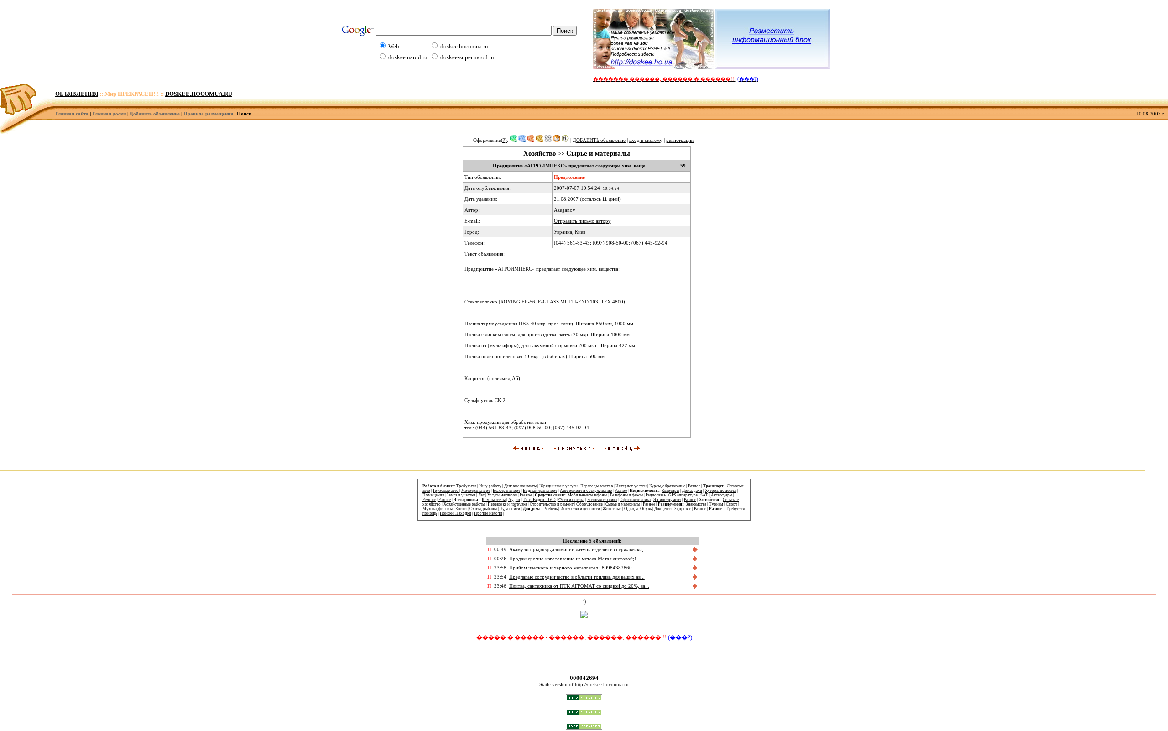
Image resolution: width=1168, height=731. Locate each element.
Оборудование (589, 504)
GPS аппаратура (683, 495)
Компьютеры (494, 499)
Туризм (716, 504)
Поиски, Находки (455, 513)
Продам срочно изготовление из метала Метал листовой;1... (575, 558)
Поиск (244, 113)
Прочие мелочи (488, 513)
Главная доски (109, 113)
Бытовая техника (602, 499)
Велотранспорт (506, 490)
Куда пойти (510, 508)
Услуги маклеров (502, 495)
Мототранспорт (475, 490)
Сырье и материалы (622, 504)
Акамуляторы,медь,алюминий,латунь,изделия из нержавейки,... (578, 549)
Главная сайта (72, 113)
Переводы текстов (596, 486)
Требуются (466, 486)
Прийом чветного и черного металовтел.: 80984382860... (572, 567)
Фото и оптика (571, 499)
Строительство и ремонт (552, 504)
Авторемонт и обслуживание (586, 490)
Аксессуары (721, 495)
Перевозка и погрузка (507, 504)
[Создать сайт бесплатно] (584, 699)
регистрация (680, 140)
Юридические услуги (558, 486)
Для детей (663, 508)
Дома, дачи (692, 490)
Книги (461, 508)
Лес (481, 495)
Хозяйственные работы (464, 504)
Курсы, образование (667, 486)
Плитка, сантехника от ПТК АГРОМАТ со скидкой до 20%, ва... (579, 586)
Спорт (731, 504)
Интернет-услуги (631, 486)
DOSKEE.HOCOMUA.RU (198, 94)
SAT (704, 495)
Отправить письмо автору (582, 221)
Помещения (433, 495)
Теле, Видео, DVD (539, 499)
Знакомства (696, 504)
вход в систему (645, 140)
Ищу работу (490, 486)
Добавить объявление (155, 113)
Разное (694, 486)
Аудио (514, 499)
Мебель (551, 508)
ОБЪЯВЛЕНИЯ (76, 94)
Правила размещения (208, 113)
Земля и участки (461, 495)
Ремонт (429, 499)
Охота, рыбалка (483, 508)
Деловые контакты (520, 486)
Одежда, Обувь (638, 508)
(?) (504, 140)
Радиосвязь (656, 495)
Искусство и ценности (580, 508)
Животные (612, 508)
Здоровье (682, 508)
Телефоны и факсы (626, 495)
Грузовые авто (446, 490)
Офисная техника (635, 499)
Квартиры (670, 490)
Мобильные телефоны (587, 495)
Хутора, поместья (720, 490)
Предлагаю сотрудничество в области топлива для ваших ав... (577, 577)
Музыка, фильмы (437, 508)
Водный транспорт (540, 490)
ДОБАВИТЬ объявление (599, 140)
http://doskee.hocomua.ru (602, 684)
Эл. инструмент (667, 499)
